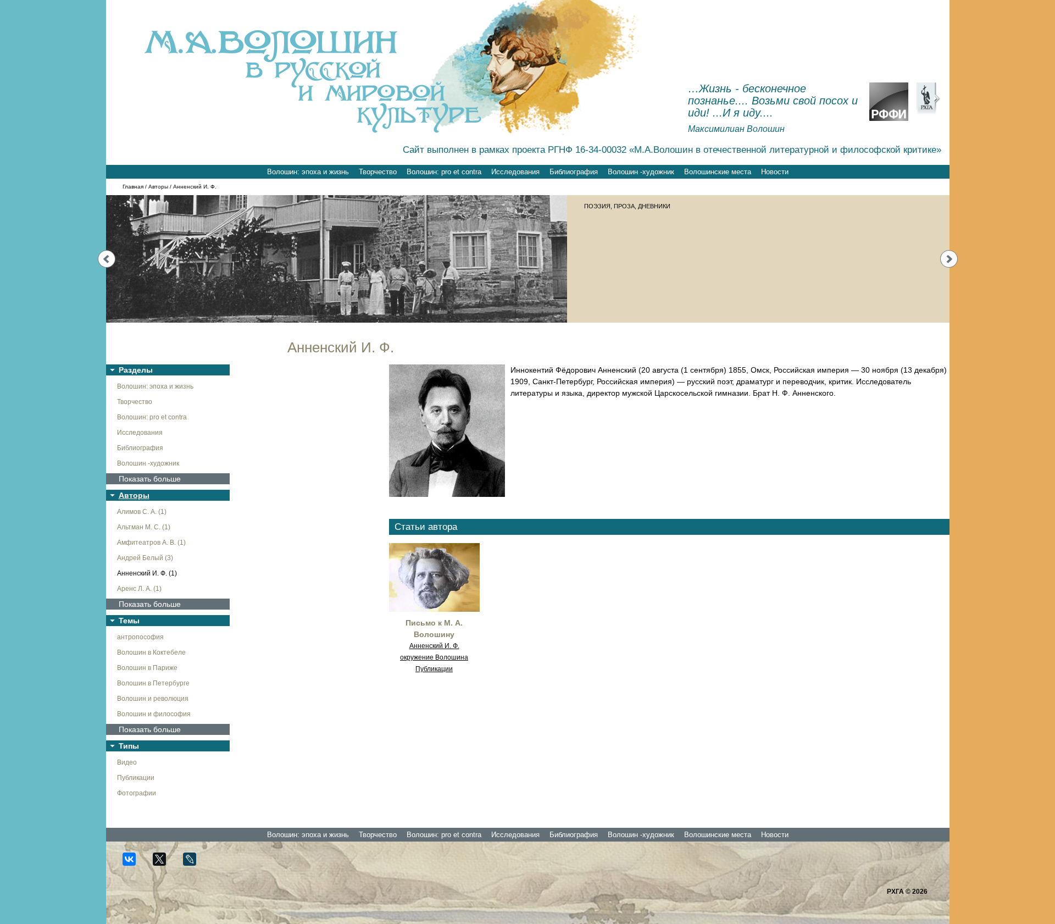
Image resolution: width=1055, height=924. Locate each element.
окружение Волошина (434, 657)
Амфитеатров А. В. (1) (151, 542)
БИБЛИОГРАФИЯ (608, 206)
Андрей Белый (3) (145, 558)
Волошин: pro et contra (444, 172)
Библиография (573, 172)
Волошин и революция (152, 698)
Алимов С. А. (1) (141, 512)
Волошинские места (717, 172)
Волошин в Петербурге (153, 683)
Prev (106, 259)
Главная (133, 187)
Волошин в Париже (147, 668)
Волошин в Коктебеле (151, 652)
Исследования (515, 172)
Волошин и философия (154, 714)
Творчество (378, 172)
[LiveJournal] (194, 864)
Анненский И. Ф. (434, 646)
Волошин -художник (641, 172)
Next (949, 259)
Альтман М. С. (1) (143, 527)
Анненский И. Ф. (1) (147, 573)
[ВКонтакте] (134, 864)
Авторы (158, 187)
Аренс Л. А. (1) (139, 589)
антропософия (140, 637)
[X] (164, 864)
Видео (127, 762)
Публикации (135, 778)
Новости (775, 172)
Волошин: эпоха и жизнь (308, 172)
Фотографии (136, 793)
